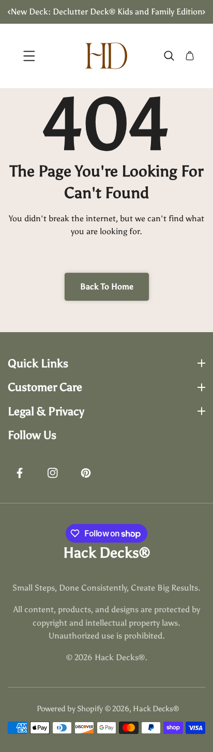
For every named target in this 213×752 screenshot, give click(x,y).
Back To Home (106, 286)
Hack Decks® (156, 708)
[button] (200, 12)
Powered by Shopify (70, 708)
